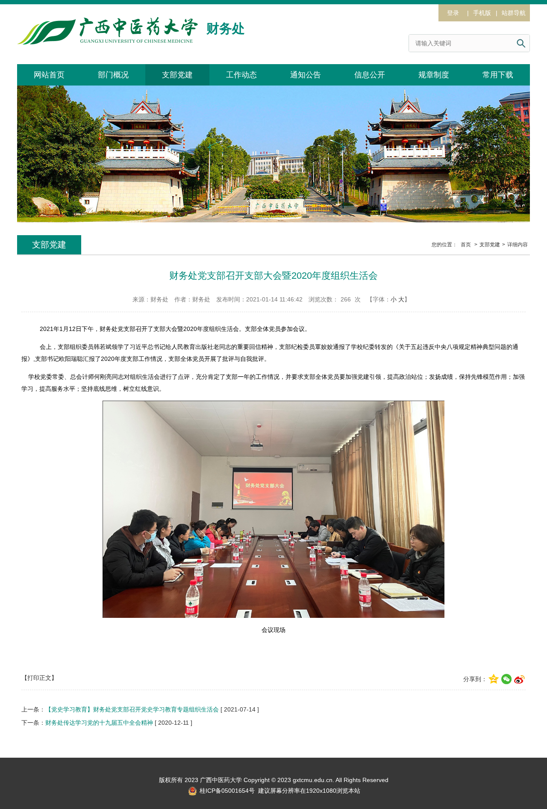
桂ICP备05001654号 (226, 790)
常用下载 (497, 75)
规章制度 (433, 75)
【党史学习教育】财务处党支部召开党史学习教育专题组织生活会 (132, 709)
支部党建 (177, 75)
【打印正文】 (39, 677)
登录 (453, 12)
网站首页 (49, 75)
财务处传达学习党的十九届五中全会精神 (99, 722)
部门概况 (113, 75)
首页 (466, 245)
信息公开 (369, 75)
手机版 (482, 12)
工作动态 (241, 75)
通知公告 (305, 75)
